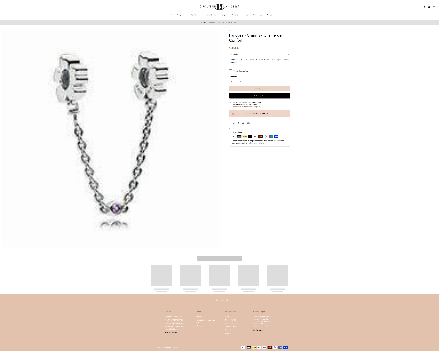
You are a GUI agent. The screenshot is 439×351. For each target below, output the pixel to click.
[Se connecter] (428, 7)
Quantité (233, 76)
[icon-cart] (433, 7)
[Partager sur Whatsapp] (243, 123)
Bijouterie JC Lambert (172, 347)
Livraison (200, 326)
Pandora (232, 31)
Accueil (203, 22)
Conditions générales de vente (206, 321)
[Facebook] (211, 299)
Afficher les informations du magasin (246, 107)
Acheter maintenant (259, 96)
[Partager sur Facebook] (238, 123)
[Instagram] (217, 299)
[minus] (231, 81)
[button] (259, 88)
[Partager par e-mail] (248, 123)
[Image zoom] (111, 138)
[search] (423, 7)
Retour (199, 316)
